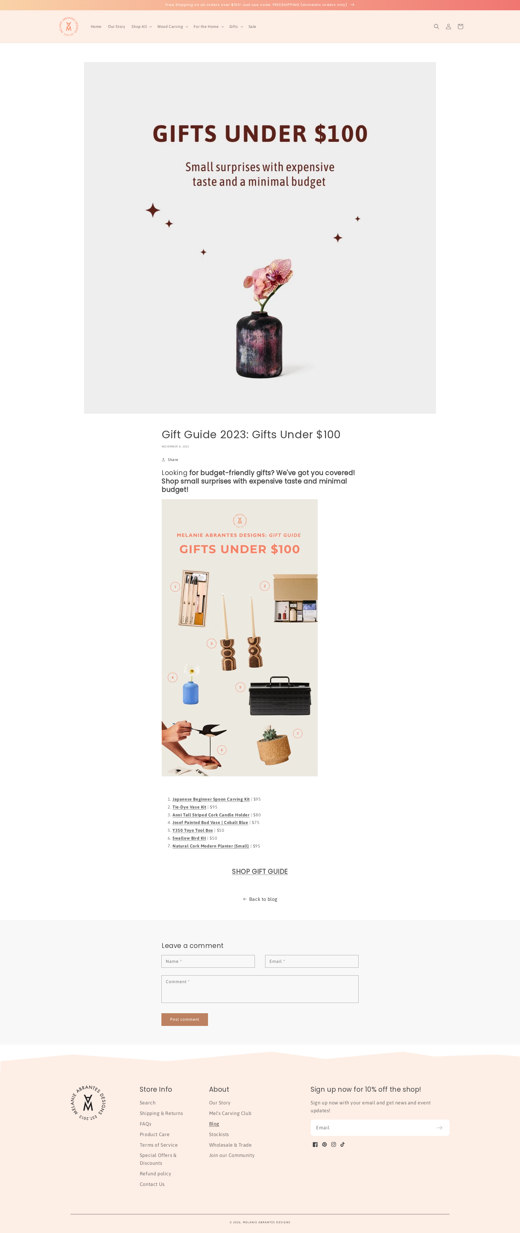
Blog (214, 1124)
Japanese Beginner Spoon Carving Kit (211, 799)
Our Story (220, 1103)
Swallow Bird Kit (189, 838)
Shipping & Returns (161, 1113)
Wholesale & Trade (230, 1145)
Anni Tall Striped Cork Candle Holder (211, 814)
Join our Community (232, 1155)
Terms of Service (159, 1145)
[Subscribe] (440, 1128)
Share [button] (173, 459)
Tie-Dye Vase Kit (189, 806)
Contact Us (152, 1184)
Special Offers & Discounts (158, 1159)
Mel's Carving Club (230, 1113)
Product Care (155, 1134)
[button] (141, 26)
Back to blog (263, 899)
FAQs (145, 1124)
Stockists (219, 1134)
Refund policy (155, 1173)
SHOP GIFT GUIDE (260, 871)
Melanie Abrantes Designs (267, 1222)
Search (148, 1103)
